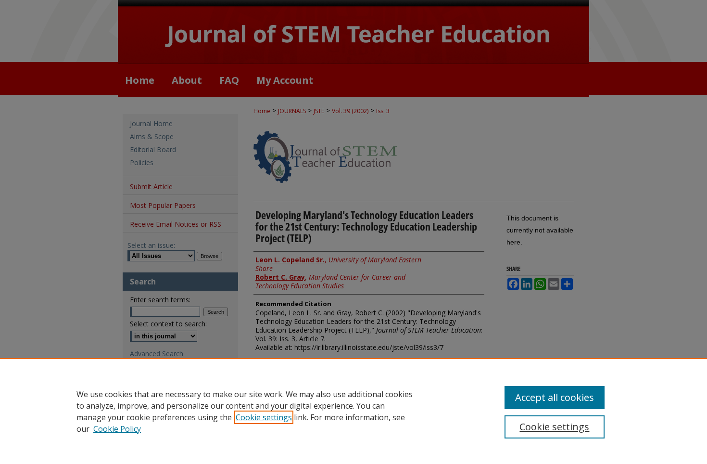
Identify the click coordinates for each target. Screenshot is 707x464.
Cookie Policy (117, 429)
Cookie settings (264, 417)
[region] (353, 411)
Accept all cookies (554, 397)
